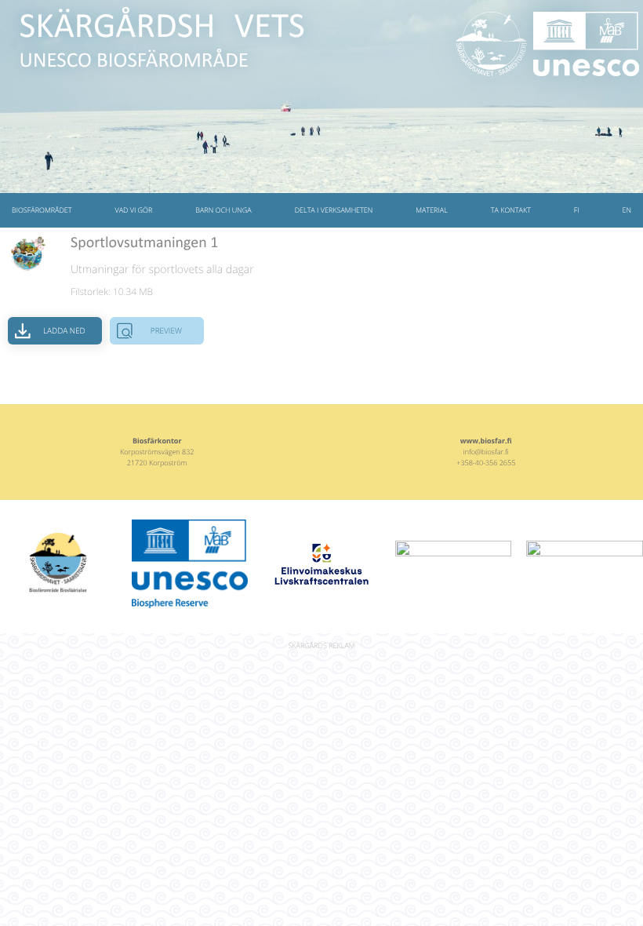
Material (432, 210)
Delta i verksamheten (334, 210)
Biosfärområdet (42, 210)
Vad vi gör (133, 210)
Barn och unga (223, 210)
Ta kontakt (511, 210)
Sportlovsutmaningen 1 (144, 243)
